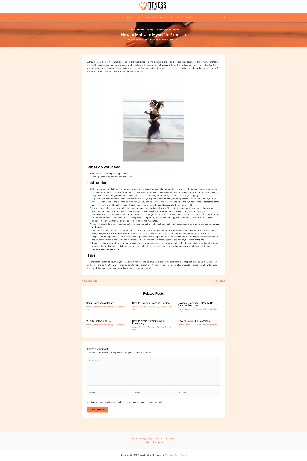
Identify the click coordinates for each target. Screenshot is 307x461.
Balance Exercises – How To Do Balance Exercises (195, 304)
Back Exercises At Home (100, 303)
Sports (130, 17)
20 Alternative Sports (98, 321)
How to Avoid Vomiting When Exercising (148, 322)
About (134, 439)
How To (189, 17)
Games (140, 17)
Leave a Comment (135, 39)
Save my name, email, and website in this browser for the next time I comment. (126, 402)
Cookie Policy (160, 439)
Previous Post (89, 281)
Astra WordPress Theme (176, 455)
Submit (148, 442)
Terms (171, 439)
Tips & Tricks (176, 17)
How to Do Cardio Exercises (194, 321)
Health (163, 17)
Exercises (118, 17)
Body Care (151, 17)
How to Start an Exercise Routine (151, 303)
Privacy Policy (145, 439)
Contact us (158, 442)
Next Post (219, 281)
